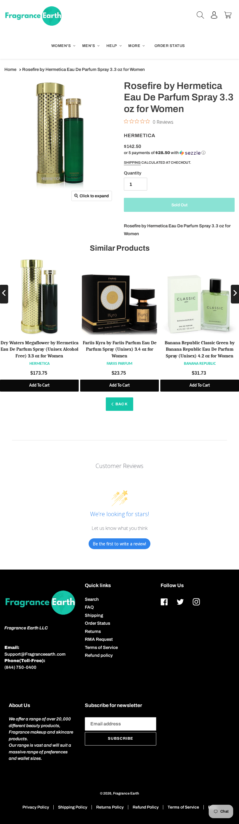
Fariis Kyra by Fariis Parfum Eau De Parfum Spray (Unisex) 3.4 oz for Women (120, 349)
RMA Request (99, 639)
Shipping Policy (72, 807)
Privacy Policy (35, 807)
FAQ (89, 607)
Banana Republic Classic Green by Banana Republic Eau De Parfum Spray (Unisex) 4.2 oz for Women (200, 349)
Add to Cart (39, 385)
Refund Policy (146, 807)
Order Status (97, 623)
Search (92, 599)
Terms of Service (101, 647)
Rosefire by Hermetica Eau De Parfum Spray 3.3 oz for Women (83, 69)
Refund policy (99, 655)
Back (121, 404)
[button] (164, 153)
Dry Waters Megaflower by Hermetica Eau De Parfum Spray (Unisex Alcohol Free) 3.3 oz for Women (39, 349)
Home (10, 69)
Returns (93, 631)
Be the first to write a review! (119, 544)
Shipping (132, 162)
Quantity (132, 173)
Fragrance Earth (126, 793)
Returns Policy (110, 807)
